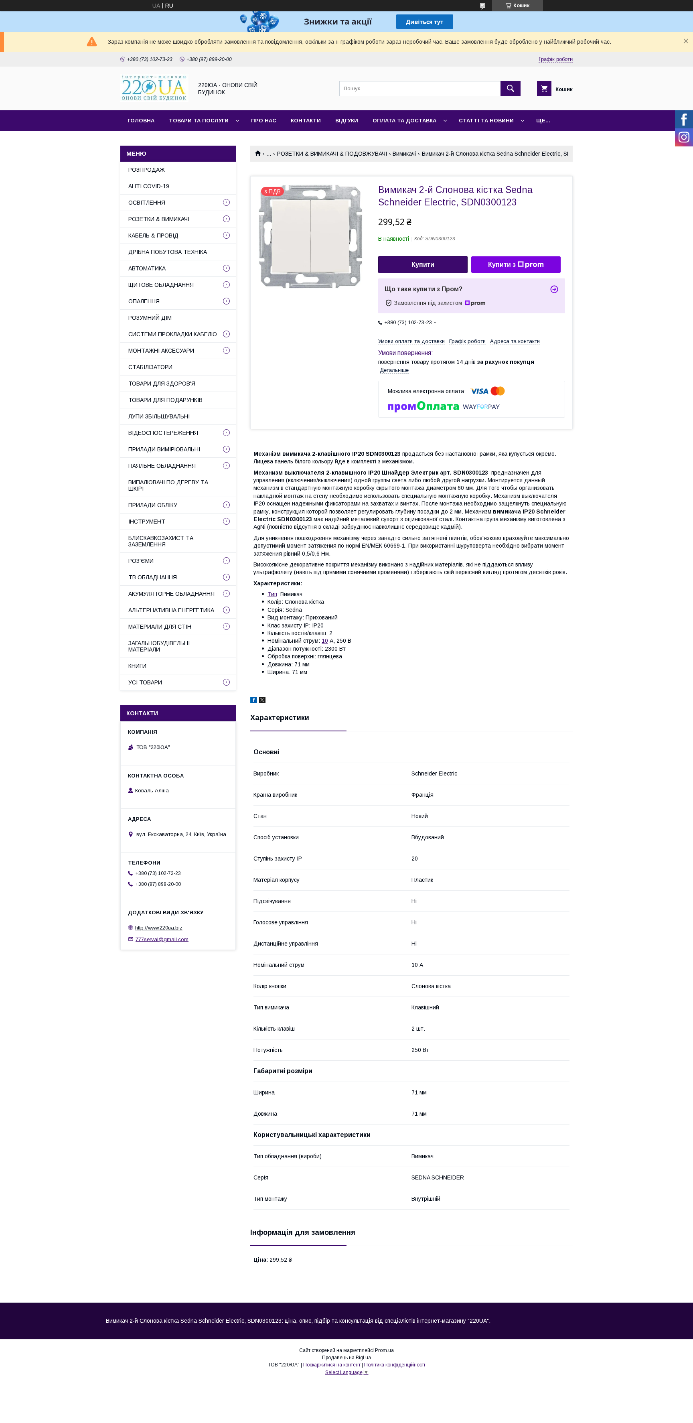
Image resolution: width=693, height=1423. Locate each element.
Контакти (306, 121)
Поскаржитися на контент (332, 1365)
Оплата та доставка (404, 121)
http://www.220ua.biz (158, 928)
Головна (141, 121)
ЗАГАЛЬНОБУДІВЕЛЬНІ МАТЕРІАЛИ (159, 646)
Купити (422, 264)
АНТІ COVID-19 (148, 186)
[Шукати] (510, 88)
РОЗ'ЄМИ (141, 561)
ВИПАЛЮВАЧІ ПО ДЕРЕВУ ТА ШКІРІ (168, 485)
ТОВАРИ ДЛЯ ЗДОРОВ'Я (161, 383)
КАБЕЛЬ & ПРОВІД (153, 235)
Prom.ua (384, 1350)
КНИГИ (137, 666)
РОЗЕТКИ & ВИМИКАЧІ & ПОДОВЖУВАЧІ (332, 153)
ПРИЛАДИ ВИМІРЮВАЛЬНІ (164, 449)
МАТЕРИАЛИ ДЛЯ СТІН (159, 626)
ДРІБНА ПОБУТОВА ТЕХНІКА (167, 252)
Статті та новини (486, 121)
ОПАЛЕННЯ (144, 301)
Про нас (263, 121)
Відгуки (346, 121)
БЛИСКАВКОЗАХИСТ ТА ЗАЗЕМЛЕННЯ (160, 541)
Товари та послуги (199, 121)
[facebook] (253, 701)
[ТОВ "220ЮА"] (154, 100)
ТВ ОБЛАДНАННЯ (152, 577)
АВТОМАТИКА (147, 268)
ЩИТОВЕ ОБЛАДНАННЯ (161, 285)
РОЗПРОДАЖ (146, 169)
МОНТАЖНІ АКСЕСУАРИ (161, 350)
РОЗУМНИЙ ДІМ (150, 318)
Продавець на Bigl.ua (346, 1357)
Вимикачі (404, 153)
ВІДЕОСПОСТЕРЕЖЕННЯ (163, 433)
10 (325, 640)
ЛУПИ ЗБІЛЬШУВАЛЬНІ (159, 416)
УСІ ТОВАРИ (145, 682)
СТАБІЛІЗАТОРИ (150, 367)
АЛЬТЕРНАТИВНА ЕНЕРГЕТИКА (171, 610)
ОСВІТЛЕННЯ (146, 202)
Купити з (502, 264)
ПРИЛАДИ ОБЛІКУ (152, 505)
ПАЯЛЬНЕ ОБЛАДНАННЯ (162, 466)
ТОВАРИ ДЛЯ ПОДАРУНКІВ (165, 400)
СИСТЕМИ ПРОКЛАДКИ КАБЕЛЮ (172, 334)
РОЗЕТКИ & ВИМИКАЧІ (158, 219)
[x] (262, 701)
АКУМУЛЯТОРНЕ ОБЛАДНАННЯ (171, 594)
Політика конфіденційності (394, 1365)
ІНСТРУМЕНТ (146, 521)
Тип (272, 594)
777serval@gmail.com (162, 939)
